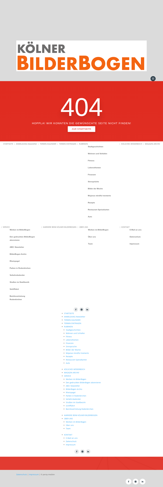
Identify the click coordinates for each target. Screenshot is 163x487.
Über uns (92, 237)
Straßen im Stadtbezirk (19, 282)
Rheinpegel (15, 261)
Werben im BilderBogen (20, 230)
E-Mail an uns (135, 230)
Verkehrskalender (17, 275)
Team (90, 244)
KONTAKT (68, 435)
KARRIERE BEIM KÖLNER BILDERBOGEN (80, 415)
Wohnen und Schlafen (97, 154)
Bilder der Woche (95, 189)
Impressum (134, 244)
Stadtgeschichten (95, 147)
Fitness (91, 161)
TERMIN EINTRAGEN (72, 323)
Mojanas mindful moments (99, 196)
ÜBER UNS (68, 418)
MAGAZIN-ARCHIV (71, 372)
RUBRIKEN (68, 326)
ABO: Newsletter (17, 247)
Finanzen (92, 175)
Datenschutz (135, 237)
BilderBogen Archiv (18, 254)
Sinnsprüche (93, 182)
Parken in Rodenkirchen (20, 268)
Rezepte (91, 203)
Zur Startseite (81, 129)
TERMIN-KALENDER (72, 320)
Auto (90, 217)
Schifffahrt (14, 289)
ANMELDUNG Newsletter (74, 316)
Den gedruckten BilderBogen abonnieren (22, 238)
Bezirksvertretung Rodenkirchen (17, 297)
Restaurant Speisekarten (98, 210)
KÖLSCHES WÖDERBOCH (74, 369)
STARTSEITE (69, 313)
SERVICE (67, 376)
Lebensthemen (94, 168)
